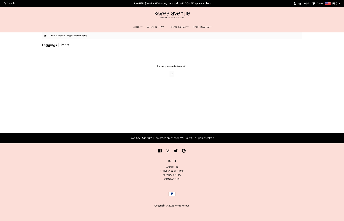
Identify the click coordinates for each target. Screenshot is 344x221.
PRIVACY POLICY (172, 175)
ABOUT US (172, 167)
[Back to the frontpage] (45, 35)
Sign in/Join (303, 3)
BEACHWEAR (178, 27)
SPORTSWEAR (202, 27)
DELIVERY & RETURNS (172, 171)
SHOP (137, 27)
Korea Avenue (182, 205)
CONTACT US (172, 179)
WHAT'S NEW (155, 27)
